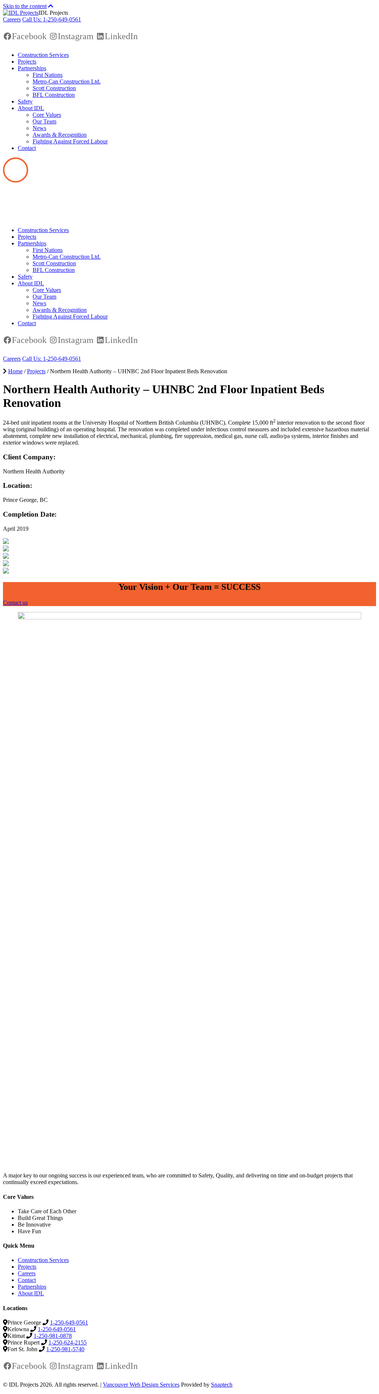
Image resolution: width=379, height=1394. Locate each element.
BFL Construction (54, 95)
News (39, 128)
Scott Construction (54, 88)
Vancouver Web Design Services (141, 1384)
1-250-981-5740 (65, 1349)
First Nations (48, 75)
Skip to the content (25, 6)
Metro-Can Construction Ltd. (67, 81)
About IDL (31, 108)
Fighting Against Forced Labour (70, 141)
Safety (25, 101)
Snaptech (221, 1384)
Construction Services (43, 55)
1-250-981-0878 (53, 1336)
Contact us (15, 602)
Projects (27, 61)
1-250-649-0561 (69, 1322)
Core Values (47, 115)
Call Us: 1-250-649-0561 (51, 19)
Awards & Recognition (60, 135)
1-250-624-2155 (67, 1342)
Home (15, 371)
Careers (12, 19)
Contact (27, 148)
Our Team (44, 121)
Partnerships (32, 68)
